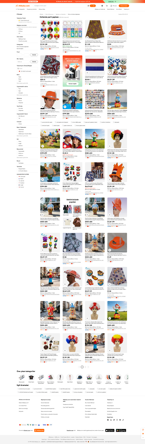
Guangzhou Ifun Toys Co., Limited (48, 156)
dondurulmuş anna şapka (24, 388)
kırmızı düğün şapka (76, 122)
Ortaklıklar (109, 414)
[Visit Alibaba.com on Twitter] (114, 420)
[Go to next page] (88, 367)
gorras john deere (38, 388)
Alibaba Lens (27, 430)
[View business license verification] (86, 441)
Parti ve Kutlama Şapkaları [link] (74, 14)
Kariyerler (21, 411)
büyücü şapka (57, 125)
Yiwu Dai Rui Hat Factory (68, 157)
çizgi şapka (92, 388)
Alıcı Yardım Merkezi (89, 402)
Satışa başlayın (110, 405)
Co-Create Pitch (23, 405)
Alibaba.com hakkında (24, 399)
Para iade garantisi (45, 405)
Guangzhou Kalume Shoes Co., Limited (94, 49)
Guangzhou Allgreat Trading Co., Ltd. (48, 84)
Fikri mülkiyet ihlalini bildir (91, 414)
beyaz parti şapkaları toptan (91, 122)
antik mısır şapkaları (101, 392)
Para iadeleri (88, 411)
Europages (94, 437)
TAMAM (34, 54)
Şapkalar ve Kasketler (61, 14)
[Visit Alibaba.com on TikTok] (123, 420)
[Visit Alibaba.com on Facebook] (108, 420)
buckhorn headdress (106, 122)
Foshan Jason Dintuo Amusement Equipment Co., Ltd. (95, 156)
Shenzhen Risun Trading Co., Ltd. (115, 82)
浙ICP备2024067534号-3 (111, 441)
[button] (88, 6)
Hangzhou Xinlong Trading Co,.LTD (93, 116)
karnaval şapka (90, 392)
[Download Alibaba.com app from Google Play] (121, 430)
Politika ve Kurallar (45, 417)
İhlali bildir (87, 417)
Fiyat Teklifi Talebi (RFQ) (68, 407)
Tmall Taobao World (65, 437)
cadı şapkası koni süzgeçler (62, 122)
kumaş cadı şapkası (78, 392)
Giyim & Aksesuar (49, 14)
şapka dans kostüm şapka (80, 388)
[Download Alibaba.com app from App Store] (109, 430)
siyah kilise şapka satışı (65, 388)
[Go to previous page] (79, 367)
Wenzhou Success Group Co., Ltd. (115, 47)
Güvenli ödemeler (45, 402)
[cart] (107, 6)
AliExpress (51, 437)
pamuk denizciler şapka (47, 122)
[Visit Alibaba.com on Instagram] (117, 420)
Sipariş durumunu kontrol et (113, 408)
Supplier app (70, 430)
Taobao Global (78, 437)
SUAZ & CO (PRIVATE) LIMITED (92, 82)
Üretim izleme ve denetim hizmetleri (49, 414)
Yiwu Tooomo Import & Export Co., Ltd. (72, 50)
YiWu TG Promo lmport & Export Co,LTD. (49, 47)
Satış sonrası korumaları (46, 411)
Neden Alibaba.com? (24, 402)
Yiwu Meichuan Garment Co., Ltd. (48, 116)
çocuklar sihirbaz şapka (42, 392)
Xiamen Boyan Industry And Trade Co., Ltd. (72, 116)
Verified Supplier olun (112, 411)
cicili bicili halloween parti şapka (26, 392)
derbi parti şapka (45, 125)
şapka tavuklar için (68, 125)
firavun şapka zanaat (80, 125)
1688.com (57, 437)
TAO (84, 437)
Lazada (72, 437)
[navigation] (27, 191)
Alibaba (41, 14)
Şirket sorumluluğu (23, 408)
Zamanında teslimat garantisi (47, 408)
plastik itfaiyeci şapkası (51, 388)
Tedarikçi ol (109, 402)
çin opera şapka (102, 388)
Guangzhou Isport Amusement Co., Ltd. (116, 116)
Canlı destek (88, 405)
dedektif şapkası (55, 392)
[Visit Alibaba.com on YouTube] (120, 420)
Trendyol (89, 437)
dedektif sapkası (66, 392)
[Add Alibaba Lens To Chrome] (39, 430)
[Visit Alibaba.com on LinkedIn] (111, 420)
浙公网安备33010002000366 (97, 441)
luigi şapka (117, 122)
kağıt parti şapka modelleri (115, 388)
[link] (143, 430)
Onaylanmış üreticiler (68, 404)
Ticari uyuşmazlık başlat (90, 408)
